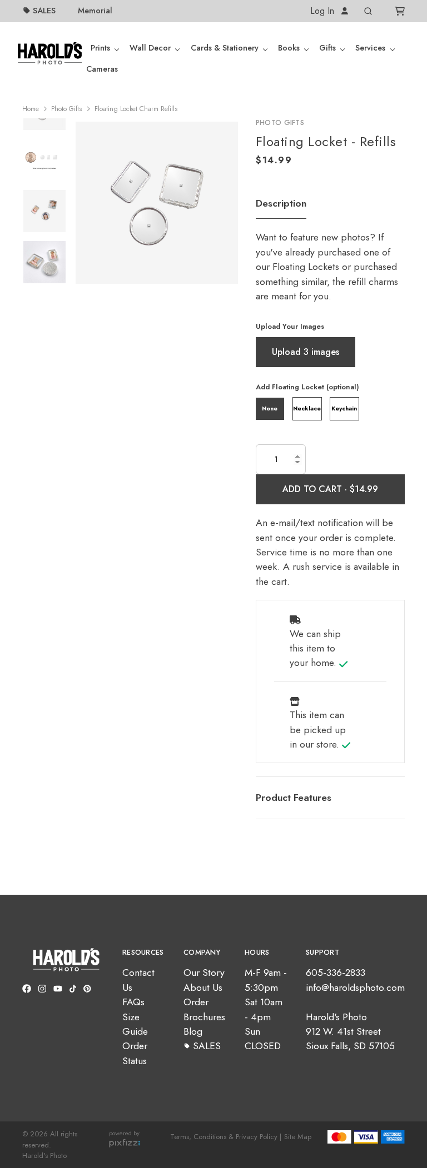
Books (289, 47)
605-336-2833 (335, 972)
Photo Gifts (66, 109)
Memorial (95, 10)
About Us (202, 987)
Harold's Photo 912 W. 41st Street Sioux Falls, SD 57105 (350, 1032)
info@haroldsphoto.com (355, 987)
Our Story (204, 972)
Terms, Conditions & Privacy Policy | (225, 1136)
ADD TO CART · (316, 489)
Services (370, 47)
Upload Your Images (290, 326)
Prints (100, 47)
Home (30, 109)
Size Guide (135, 1024)
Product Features (293, 797)
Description (281, 203)
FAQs (133, 1002)
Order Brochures (204, 1009)
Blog (192, 1031)
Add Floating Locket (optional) (307, 387)
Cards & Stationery (225, 47)
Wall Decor (150, 47)
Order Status (134, 1053)
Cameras (102, 68)
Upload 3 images (305, 351)
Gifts (327, 47)
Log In (323, 10)
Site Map (297, 1136)
